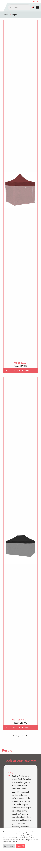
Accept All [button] (20, 846)
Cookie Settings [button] (8, 846)
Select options (21, 370)
